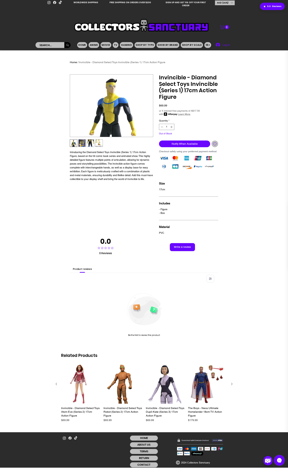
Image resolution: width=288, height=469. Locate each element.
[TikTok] (60, 3)
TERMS (144, 451)
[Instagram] (49, 3)
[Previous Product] (56, 384)
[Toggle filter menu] (210, 279)
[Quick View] (80, 384)
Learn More (184, 114)
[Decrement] (162, 127)
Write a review (182, 247)
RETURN (144, 458)
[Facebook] (55, 3)
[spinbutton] (167, 127)
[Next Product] (232, 384)
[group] (144, 393)
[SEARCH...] (67, 45)
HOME (144, 438)
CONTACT (143, 465)
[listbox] (225, 2)
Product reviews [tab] (82, 269)
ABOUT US (143, 445)
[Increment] (172, 127)
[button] (225, 2)
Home (73, 62)
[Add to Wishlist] (215, 144)
